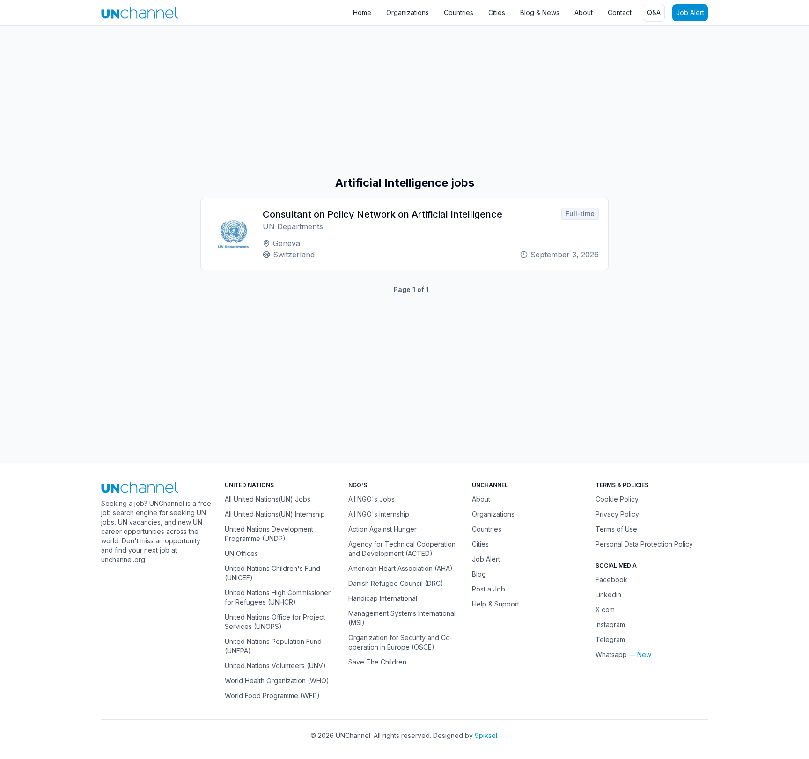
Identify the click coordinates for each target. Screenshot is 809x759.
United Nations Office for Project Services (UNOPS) (275, 621)
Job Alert (690, 12)
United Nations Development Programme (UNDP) (269, 533)
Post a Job (488, 589)
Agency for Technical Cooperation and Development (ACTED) (402, 548)
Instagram (610, 624)
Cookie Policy (617, 499)
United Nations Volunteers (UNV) (275, 666)
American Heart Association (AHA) (400, 568)
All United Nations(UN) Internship (275, 514)
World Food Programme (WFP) (272, 696)
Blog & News (539, 12)
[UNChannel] (139, 13)
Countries (458, 12)
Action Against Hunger (382, 529)
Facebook (611, 580)
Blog (479, 574)
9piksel (486, 735)
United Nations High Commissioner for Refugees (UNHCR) (278, 597)
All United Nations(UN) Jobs (267, 499)
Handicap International (382, 598)
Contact (620, 12)
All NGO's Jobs (371, 499)
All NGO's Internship (378, 514)
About (583, 12)
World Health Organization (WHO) (277, 681)
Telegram (610, 639)
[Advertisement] (281, 100)
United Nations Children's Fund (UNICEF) (272, 573)
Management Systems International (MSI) (402, 618)
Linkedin (608, 594)
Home (362, 12)
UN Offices (241, 553)
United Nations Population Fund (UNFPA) (273, 646)
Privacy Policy (617, 514)
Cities (496, 12)
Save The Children (377, 662)
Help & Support (495, 604)
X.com (605, 609)
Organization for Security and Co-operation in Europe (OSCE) (400, 642)
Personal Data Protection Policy (644, 544)
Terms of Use (616, 529)
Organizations (407, 12)
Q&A (654, 12)
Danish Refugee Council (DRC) (395, 583)
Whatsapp (611, 654)
